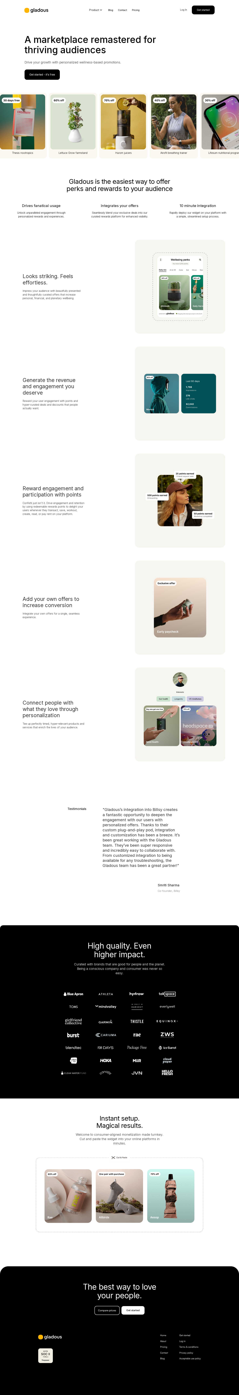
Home (163, 1335)
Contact (122, 10)
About (163, 1341)
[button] (96, 10)
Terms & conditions (188, 1346)
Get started (184, 1335)
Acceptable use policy (190, 1358)
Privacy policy (186, 1352)
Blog (110, 10)
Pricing (135, 10)
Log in (182, 1341)
